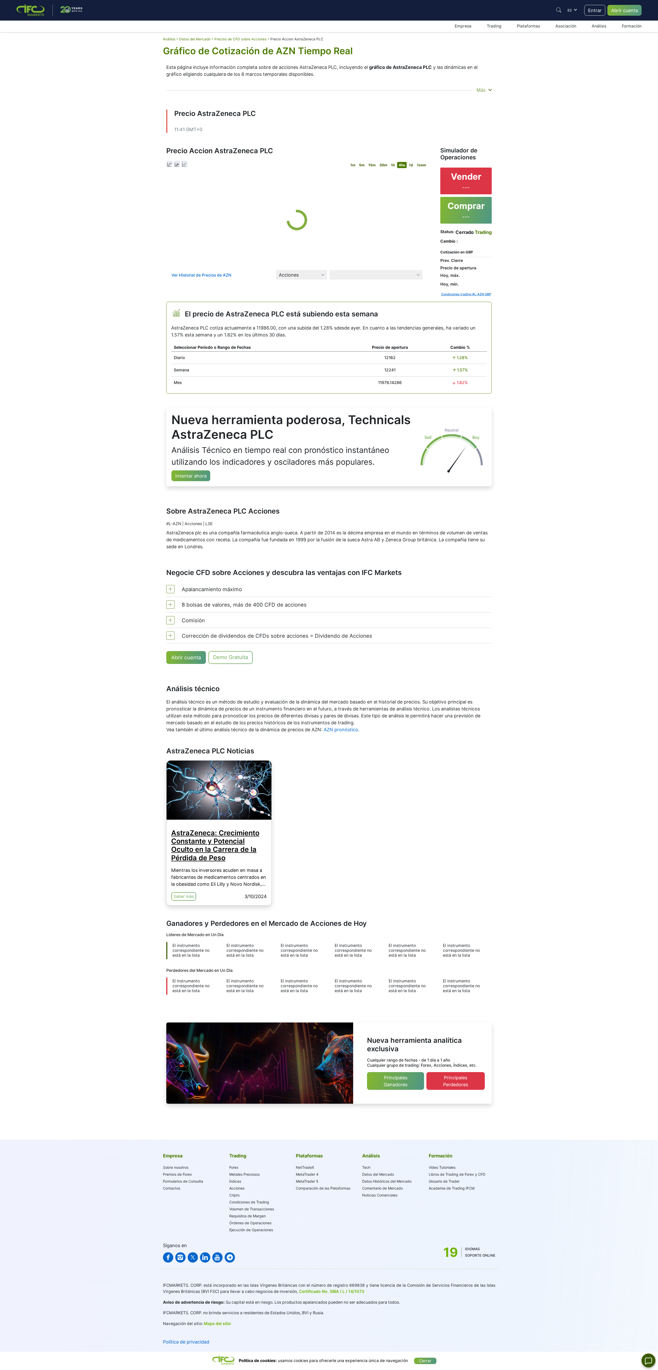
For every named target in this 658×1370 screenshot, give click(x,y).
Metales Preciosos (244, 1174)
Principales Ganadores (395, 1081)
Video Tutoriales (442, 1167)
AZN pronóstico (341, 729)
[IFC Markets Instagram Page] (180, 1257)
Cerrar (425, 1360)
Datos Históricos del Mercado (387, 1181)
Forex (234, 1167)
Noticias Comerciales (379, 1195)
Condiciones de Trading (249, 1202)
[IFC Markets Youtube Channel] (217, 1257)
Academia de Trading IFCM (451, 1188)
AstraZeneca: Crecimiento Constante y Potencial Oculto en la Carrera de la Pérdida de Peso (215, 845)
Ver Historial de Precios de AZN (201, 275)
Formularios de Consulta (183, 1181)
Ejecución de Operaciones (251, 1230)
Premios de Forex (177, 1174)
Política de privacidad (186, 1342)
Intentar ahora (191, 476)
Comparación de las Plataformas (323, 1188)
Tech (366, 1167)
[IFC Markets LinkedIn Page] (205, 1257)
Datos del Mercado (378, 1174)
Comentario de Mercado (382, 1188)
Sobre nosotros (175, 1167)
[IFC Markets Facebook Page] (168, 1257)
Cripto (234, 1195)
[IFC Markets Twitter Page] (193, 1257)
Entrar (595, 10)
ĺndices (235, 1181)
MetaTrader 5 (307, 1181)
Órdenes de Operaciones (250, 1223)
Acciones (236, 1188)
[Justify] (559, 10)
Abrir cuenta (624, 10)
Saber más (183, 896)
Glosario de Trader (444, 1181)
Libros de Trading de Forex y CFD (457, 1174)
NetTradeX (305, 1167)
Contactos (171, 1188)
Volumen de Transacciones (251, 1209)
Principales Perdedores (455, 1081)
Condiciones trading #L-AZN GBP (466, 294)
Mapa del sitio (217, 1323)
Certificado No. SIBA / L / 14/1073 (331, 1291)
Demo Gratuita (230, 657)
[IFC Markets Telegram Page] (230, 1257)
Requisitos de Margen (247, 1216)
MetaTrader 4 (307, 1174)
